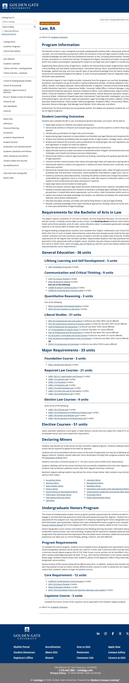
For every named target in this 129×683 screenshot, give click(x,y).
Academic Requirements (14, 137)
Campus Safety (116, 652)
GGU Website (9, 59)
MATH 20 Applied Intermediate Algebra (64, 306)
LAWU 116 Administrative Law (60, 388)
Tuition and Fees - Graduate (15, 73)
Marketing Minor (94, 486)
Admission (8, 123)
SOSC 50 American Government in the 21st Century (69, 338)
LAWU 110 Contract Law (58, 379)
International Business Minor (58, 497)
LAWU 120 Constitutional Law (60, 394)
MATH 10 (90, 244)
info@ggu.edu (85, 670)
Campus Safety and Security (15, 160)
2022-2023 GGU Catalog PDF (15, 173)
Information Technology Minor (58, 494)
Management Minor (95, 483)
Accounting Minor (53, 480)
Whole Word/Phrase (12, 31)
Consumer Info (85, 657)
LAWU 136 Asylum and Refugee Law (63, 415)
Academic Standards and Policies (17, 151)
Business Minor (52, 483)
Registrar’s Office (23, 657)
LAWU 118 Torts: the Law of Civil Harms (64, 391)
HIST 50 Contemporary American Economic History (69, 324)
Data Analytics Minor (54, 486)
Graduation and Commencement (17, 146)
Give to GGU (83, 646)
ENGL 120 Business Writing (59, 364)
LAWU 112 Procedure (57, 382)
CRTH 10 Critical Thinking (59, 279)
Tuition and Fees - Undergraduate (18, 68)
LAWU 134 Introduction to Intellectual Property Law (69, 412)
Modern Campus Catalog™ (105, 679)
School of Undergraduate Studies (17, 81)
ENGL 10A (78, 244)
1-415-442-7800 (67, 670)
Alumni (49, 657)
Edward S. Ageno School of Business (15, 91)
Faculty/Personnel (11, 165)
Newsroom (83, 652)
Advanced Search (9, 34)
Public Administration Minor (98, 497)
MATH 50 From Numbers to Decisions (64, 309)
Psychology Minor (94, 494)
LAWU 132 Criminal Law (58, 409)
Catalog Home (9, 42)
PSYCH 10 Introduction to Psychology (63, 344)
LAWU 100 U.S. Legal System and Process (65, 376)
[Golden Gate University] (21, 7)
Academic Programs (12, 46)
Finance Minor (52, 489)
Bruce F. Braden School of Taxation (18, 97)
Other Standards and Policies (16, 156)
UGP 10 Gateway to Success (59, 267)
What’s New (8, 178)
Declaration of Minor (54, 458)
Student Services (11, 142)
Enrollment (8, 133)
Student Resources (24, 652)
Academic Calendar (12, 63)
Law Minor (50, 500)
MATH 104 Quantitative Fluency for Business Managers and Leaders (77, 590)
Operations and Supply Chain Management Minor (108, 489)
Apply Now (114, 646)
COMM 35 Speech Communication (62, 287)
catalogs (38, 679)
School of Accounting (12, 85)
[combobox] (19, 21)
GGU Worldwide (10, 106)
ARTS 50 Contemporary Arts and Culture (65, 321)
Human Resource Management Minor (62, 492)
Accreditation (53, 646)
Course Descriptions (12, 51)
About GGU (8, 119)
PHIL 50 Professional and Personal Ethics (65, 332)
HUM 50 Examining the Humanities (63, 327)
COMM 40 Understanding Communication (66, 290)
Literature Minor (94, 480)
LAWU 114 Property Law (58, 385)
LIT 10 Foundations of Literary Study (63, 329)
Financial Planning (11, 128)
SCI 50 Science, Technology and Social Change (67, 335)
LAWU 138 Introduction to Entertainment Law (67, 418)
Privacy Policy (58, 672)
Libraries (7, 111)
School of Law (9, 101)
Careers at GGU (117, 657)
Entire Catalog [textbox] (8, 21)
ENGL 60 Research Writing (59, 282)
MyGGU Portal (22, 646)
